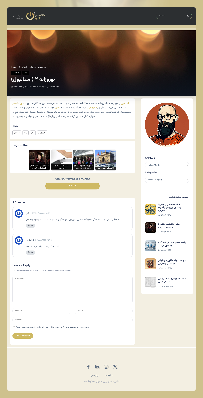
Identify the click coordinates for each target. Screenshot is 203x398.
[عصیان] (29, 16)
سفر (32, 132)
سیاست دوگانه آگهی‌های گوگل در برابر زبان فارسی (172, 262)
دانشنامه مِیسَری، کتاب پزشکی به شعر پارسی (172, 280)
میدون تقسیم (19, 103)
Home (14, 67)
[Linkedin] (97, 366)
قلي (27, 213)
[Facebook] (88, 366)
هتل (57, 108)
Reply (30, 225)
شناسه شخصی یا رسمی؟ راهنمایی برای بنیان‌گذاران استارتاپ (169, 208)
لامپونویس (91, 108)
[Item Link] (150, 209)
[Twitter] (115, 366)
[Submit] (188, 15)
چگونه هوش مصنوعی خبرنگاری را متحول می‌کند (172, 244)
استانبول (125, 103)
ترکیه (25, 132)
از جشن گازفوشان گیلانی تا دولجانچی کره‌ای (170, 225)
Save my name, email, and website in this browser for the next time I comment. (52, 327)
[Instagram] (106, 366)
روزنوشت (42, 67)
